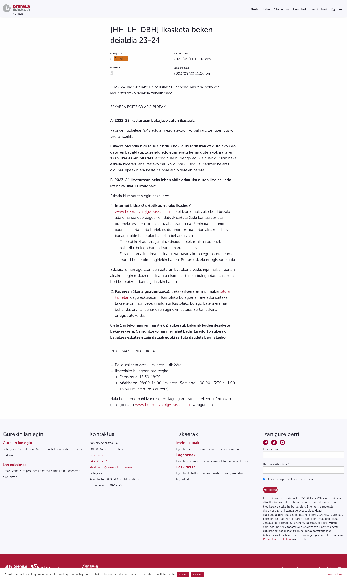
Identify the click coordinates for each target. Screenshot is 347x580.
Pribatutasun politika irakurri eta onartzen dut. (293, 479)
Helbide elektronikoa (276, 464)
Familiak (300, 9)
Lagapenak (185, 455)
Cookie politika (333, 574)
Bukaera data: (182, 68)
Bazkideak (319, 9)
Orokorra (281, 9)
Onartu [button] (183, 574)
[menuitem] (260, 9)
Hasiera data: (181, 53)
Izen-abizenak (271, 449)
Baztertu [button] (197, 574)
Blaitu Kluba (260, 9)
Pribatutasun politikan (277, 539)
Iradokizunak (187, 442)
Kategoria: (116, 53)
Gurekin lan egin (17, 442)
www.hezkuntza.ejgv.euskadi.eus (143, 211)
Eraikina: (115, 67)
